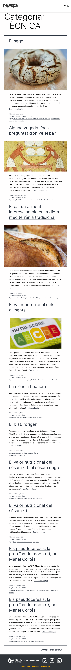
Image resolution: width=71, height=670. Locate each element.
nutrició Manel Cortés (21, 498)
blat (14, 455)
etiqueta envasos (22, 380)
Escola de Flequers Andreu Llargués (21, 119)
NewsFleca (18, 116)
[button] (64, 6)
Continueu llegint (16, 109)
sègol (19, 121)
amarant (15, 590)
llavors (14, 498)
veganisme (11, 593)
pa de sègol (14, 121)
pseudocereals (51, 590)
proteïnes (43, 380)
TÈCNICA (30, 116)
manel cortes (54, 119)
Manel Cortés (47, 200)
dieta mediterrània (21, 298)
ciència (14, 418)
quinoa (56, 590)
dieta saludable (29, 298)
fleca (14, 200)
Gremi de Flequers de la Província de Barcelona (39, 119)
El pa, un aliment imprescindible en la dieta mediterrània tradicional (34, 212)
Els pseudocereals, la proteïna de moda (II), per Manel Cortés (34, 554)
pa (58, 298)
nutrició (39, 380)
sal (46, 380)
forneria (24, 418)
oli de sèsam (29, 498)
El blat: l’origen (23, 424)
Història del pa (40, 200)
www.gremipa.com (31, 660)
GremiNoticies (36, 298)
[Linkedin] (59, 660)
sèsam (34, 498)
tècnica (22, 121)
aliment (15, 298)
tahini (37, 542)
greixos (28, 380)
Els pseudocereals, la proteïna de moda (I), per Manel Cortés (33, 605)
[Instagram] (45, 660)
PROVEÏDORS (30, 453)
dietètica (24, 590)
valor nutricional (55, 380)
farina (16, 455)
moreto (20, 455)
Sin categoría (24, 116)
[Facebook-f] (52, 660)
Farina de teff (30, 590)
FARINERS (18, 453)
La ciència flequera (27, 386)
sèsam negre (39, 498)
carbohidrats (16, 380)
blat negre (19, 590)
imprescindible (43, 298)
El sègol (16, 40)
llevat (27, 418)
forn (21, 418)
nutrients (55, 298)
